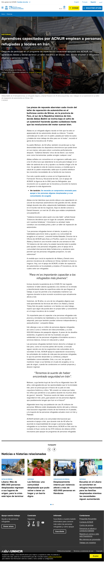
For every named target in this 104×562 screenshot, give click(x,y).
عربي (100, 2)
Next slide (100, 467)
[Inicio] (12, 8)
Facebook (33, 522)
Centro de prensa (86, 525)
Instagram (38, 522)
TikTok (28, 525)
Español (93, 2)
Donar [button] (75, 8)
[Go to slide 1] (51, 505)
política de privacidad (55, 557)
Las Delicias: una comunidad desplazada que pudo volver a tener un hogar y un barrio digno (38, 489)
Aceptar (96, 556)
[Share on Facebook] (54, 449)
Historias (9, 14)
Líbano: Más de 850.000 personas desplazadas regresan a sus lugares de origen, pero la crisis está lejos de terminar (13, 489)
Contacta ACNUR (86, 522)
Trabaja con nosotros (87, 542)
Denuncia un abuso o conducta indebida (87, 529)
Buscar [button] (60, 8)
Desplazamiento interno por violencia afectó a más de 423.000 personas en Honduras (64, 487)
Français (84, 2)
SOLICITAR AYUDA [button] (93, 8)
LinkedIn (33, 525)
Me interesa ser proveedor (89, 539)
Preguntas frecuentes (87, 519)
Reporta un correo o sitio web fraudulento (89, 535)
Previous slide (4, 467)
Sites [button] (64, 8)
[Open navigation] (2, 7)
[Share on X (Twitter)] (49, 449)
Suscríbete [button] (59, 531)
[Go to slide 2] (53, 505)
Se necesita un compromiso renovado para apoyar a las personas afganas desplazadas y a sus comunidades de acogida (53, 193)
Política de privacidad (64, 551)
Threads (38, 525)
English (76, 2)
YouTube (42, 522)
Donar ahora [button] (8, 526)
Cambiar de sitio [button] (22, 2)
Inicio (3, 14)
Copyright (99, 551)
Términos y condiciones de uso (83, 551)
